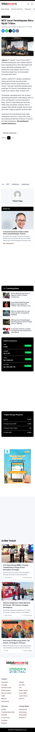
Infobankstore (23, 712)
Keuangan (6, 16)
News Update (5, 9)
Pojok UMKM (23, 693)
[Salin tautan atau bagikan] (17, 31)
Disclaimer (4, 720)
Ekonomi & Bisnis (6, 693)
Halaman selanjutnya (9, 133)
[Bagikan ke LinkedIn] (13, 31)
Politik (3, 696)
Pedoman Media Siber (8, 712)
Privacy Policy (5, 717)
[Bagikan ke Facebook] (3, 31)
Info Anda (22, 685)
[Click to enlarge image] (17, 46)
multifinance (15, 184)
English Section (23, 690)
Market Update (9, 547)
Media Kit (4, 723)
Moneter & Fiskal (6, 687)
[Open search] (28, 4)
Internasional (5, 701)
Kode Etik (4, 715)
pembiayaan (25, 184)
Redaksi (3, 709)
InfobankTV (22, 717)
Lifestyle (21, 682)
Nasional (3, 698)
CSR (20, 687)
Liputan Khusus (23, 696)
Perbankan (28, 9)
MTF (7, 184)
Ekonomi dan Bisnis (17, 9)
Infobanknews (23, 709)
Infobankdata (23, 715)
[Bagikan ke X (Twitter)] (10, 31)
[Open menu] (32, 4)
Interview (21, 698)
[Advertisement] (17, 161)
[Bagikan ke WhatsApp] (6, 31)
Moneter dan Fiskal (10, 622)
